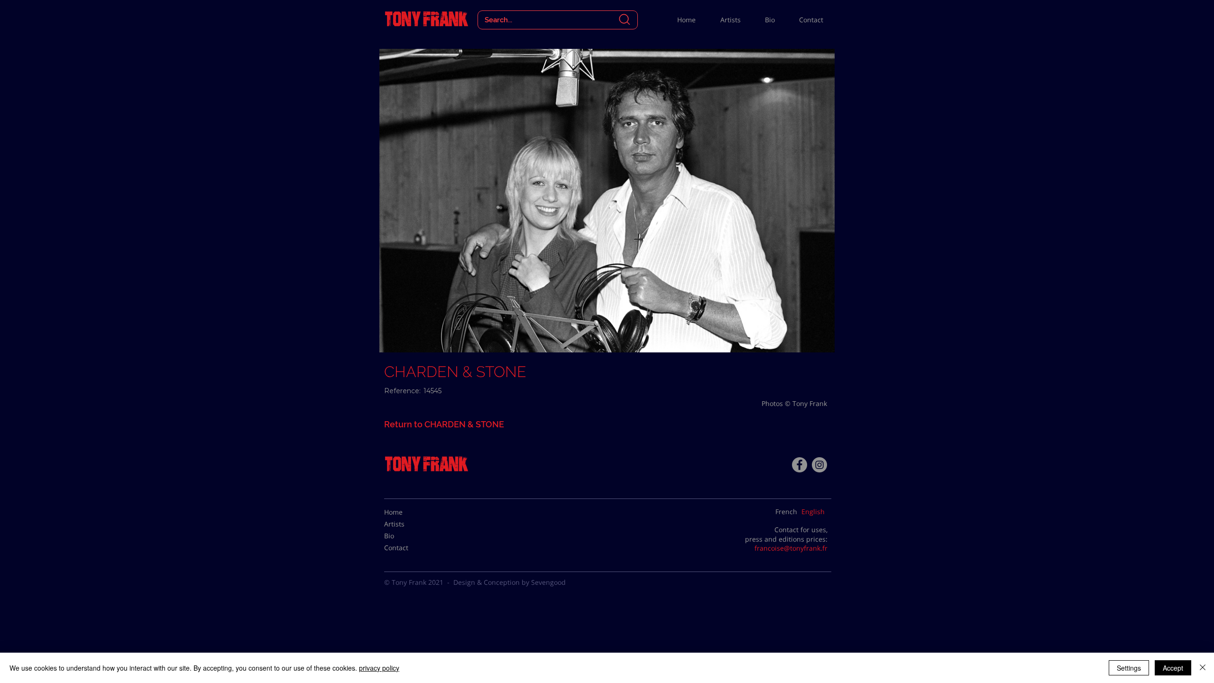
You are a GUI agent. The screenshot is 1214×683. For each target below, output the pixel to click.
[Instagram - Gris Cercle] (819, 464)
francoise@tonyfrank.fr (791, 548)
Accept (1173, 668)
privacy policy (379, 668)
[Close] (1202, 667)
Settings (1129, 668)
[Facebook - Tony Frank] (799, 464)
